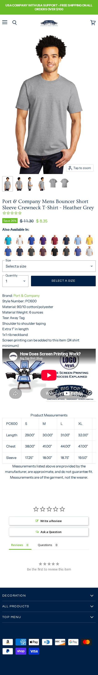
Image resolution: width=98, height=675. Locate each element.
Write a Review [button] (51, 521)
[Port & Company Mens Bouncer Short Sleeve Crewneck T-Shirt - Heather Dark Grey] (31, 255)
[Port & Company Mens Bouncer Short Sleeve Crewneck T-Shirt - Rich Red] (54, 244)
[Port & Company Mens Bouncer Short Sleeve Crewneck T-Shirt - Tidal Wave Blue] (8, 244)
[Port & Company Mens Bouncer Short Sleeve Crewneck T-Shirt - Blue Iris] (78, 255)
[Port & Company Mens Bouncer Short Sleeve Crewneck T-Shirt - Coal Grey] (66, 255)
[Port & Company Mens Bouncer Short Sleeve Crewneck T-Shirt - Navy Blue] (66, 244)
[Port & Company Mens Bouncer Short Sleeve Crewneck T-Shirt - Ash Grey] (89, 255)
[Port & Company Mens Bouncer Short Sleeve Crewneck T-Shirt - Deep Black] (54, 255)
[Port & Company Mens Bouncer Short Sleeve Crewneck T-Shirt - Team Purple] (43, 244)
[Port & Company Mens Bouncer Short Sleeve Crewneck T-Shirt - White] (20, 244)
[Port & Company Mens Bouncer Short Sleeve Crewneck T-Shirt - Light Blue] (78, 244)
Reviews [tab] (17, 545)
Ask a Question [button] (51, 532)
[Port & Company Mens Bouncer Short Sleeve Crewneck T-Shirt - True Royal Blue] (31, 244)
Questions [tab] (45, 545)
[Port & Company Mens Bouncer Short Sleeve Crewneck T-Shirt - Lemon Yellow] (89, 244)
